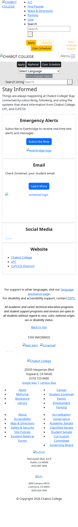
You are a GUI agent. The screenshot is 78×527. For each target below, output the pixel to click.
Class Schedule (41, 48)
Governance (61, 419)
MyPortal (47, 42)
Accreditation (61, 415)
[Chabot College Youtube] (14, 350)
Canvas (61, 390)
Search (32, 24)
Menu (65, 55)
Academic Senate (61, 423)
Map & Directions (22, 423)
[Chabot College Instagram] (8, 350)
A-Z (30, 2)
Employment (61, 403)
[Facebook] (6, 237)
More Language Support (71, 45)
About (22, 415)
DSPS (71, 298)
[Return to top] (1, 507)
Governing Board (61, 445)
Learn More (39, 186)
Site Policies (22, 432)
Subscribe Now (39, 142)
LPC (13, 262)
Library (22, 403)
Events (61, 399)
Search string (15, 82)
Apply (31, 42)
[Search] (30, 34)
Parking (33, 15)
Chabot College (21, 257)
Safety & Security (22, 428)
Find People (36, 7)
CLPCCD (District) (22, 266)
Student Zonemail (61, 394)
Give (31, 20)
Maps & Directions (40, 11)
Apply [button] (21, 64)
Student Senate (61, 432)
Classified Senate (61, 428)
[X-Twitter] (11, 237)
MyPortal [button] (33, 64)
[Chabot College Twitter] (11, 350)
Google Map (29, 383)
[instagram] (8, 237)
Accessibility (22, 419)
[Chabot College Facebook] (5, 350)
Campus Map (48, 383)
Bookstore (22, 399)
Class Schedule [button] (51, 64)
